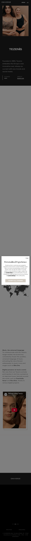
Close (27, 258)
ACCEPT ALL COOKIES (15, 280)
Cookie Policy (9, 272)
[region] (15, 270)
